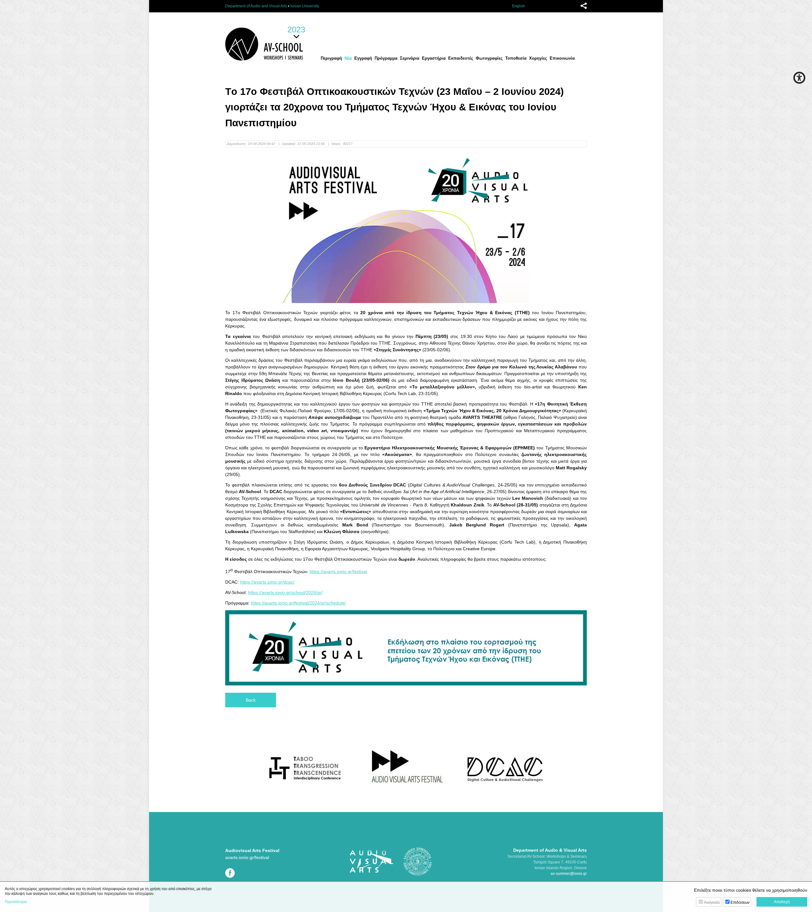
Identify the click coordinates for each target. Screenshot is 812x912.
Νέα (348, 58)
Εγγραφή (363, 58)
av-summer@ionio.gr (569, 873)
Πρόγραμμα (386, 58)
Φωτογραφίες (489, 58)
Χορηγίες (538, 58)
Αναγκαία (712, 902)
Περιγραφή (331, 58)
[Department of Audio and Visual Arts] (371, 860)
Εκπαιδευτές (460, 58)
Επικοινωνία (562, 58)
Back (251, 700)
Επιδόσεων (740, 902)
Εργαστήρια (434, 58)
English (518, 6)
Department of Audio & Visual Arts (550, 850)
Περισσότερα (16, 902)
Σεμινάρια (409, 58)
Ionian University (304, 6)
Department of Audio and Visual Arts (256, 6)
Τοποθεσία (516, 58)
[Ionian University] (417, 860)
